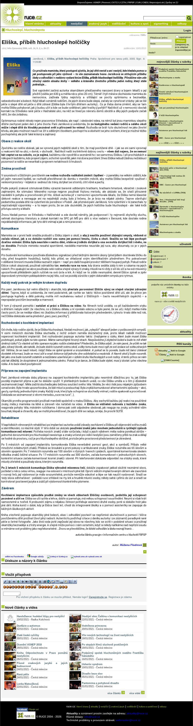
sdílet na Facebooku (14, 556)
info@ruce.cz (92, 716)
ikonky (177, 284)
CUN (138, 2)
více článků (114, 693)
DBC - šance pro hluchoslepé (172, 138)
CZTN (123, 2)
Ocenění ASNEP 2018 (29, 644)
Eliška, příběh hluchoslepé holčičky (171, 100)
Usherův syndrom (92, 664)
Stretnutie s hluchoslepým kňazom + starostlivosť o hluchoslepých (171, 123)
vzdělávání (119, 23)
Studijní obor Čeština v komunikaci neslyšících (109, 616)
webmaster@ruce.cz (128, 720)
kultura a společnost (148, 706)
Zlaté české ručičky (28, 635)
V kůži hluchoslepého (169, 115)
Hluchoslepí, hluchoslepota (25, 29)
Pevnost (106, 2)
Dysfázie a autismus (28, 625)
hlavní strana (82, 706)
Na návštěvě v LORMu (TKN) (172, 193)
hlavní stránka (34, 23)
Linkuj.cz (63, 556)
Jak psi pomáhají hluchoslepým (173, 108)
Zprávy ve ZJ (171, 2)
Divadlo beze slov (92, 673)
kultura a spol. (140, 23)
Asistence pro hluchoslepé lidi (173, 130)
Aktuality (162, 351)
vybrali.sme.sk (95, 556)
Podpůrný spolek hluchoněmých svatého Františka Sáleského (174, 70)
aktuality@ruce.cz (137, 713)
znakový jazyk (98, 23)
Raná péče (23, 674)
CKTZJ (115, 2)
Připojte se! (33, 709)
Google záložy (37, 556)
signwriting (161, 23)
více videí (135, 693)
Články (162, 354)
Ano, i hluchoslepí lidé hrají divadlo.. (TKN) (172, 201)
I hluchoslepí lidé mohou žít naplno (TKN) (172, 177)
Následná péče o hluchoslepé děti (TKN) (173, 169)
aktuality (55, 23)
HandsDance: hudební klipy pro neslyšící (41, 616)
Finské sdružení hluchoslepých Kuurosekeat (173, 93)
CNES (145, 2)
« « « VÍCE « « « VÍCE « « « (171, 143)
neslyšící (76, 23)
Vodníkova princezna (94, 625)
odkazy (182, 23)
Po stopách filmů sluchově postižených (105, 644)
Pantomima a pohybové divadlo (100, 683)
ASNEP (96, 2)
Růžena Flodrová (131, 544)
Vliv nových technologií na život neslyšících (107, 635)
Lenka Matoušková (27, 683)
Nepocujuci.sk (157, 2)
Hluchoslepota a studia (169, 78)
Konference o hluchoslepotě (172, 85)
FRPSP (131, 2)
